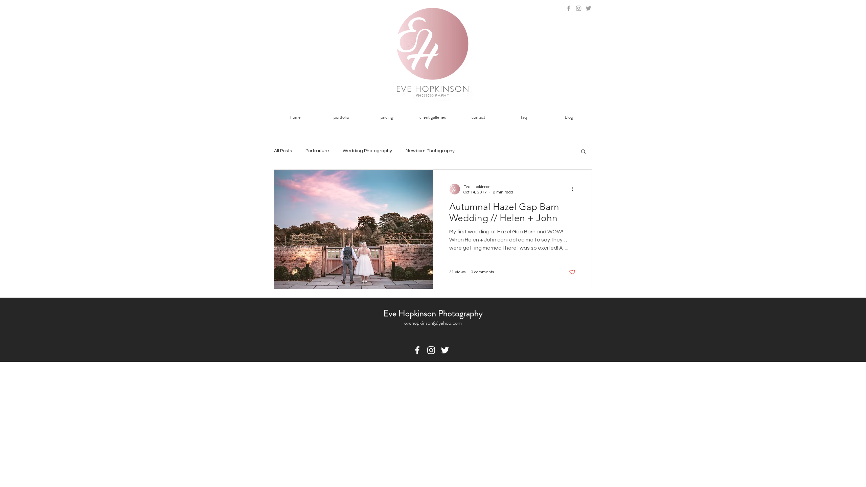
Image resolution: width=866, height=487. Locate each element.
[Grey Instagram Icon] (578, 8)
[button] (341, 117)
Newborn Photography (430, 150)
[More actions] (574, 189)
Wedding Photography (367, 150)
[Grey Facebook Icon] (568, 8)
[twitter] (445, 350)
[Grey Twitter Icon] (588, 8)
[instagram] (431, 350)
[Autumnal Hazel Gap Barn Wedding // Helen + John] (353, 229)
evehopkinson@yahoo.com (433, 323)
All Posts (283, 150)
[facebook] (417, 350)
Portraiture (317, 150)
